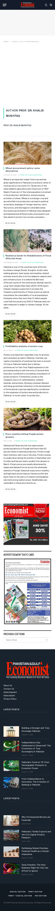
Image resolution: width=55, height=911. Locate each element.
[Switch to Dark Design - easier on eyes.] (46, 5)
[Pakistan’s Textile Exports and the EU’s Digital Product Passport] (11, 835)
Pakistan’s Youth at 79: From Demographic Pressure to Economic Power (35, 765)
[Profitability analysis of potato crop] (27, 331)
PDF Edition (41, 896)
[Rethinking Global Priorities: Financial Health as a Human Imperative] (11, 851)
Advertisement (10, 692)
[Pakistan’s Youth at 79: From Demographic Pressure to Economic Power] (11, 765)
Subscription (9, 695)
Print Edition (35, 892)
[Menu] (4, 5)
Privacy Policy (10, 699)
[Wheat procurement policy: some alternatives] (27, 153)
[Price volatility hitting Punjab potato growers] (27, 419)
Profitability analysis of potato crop (24, 346)
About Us (8, 685)
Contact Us (9, 689)
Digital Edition (18, 892)
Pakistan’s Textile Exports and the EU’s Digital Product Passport (36, 834)
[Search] (50, 5)
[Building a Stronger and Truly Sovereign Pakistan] (11, 731)
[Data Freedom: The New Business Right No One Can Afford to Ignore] (11, 868)
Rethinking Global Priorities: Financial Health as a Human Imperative (35, 851)
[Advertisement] (27, 74)
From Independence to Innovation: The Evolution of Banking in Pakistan (35, 782)
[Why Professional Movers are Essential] (11, 820)
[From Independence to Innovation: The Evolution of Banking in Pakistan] (11, 782)
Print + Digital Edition (20, 896)
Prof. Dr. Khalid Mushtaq (17, 125)
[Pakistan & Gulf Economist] (27, 5)
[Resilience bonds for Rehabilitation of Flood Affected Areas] (27, 240)
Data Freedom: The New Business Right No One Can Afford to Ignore (35, 868)
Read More (10, 223)
